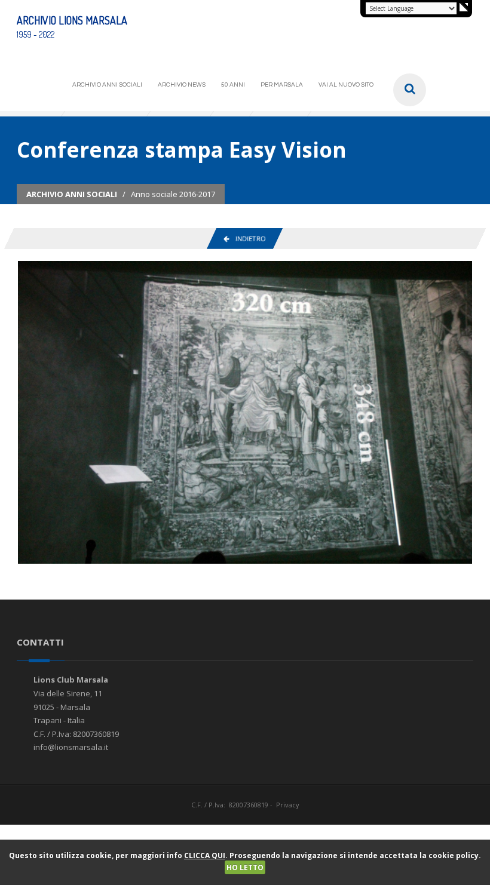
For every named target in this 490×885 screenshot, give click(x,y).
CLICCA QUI (204, 855)
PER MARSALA (282, 85)
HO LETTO (245, 867)
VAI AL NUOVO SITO (345, 85)
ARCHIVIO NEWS (182, 85)
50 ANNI (233, 85)
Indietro (247, 238)
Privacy (287, 804)
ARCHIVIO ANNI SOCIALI (107, 85)
